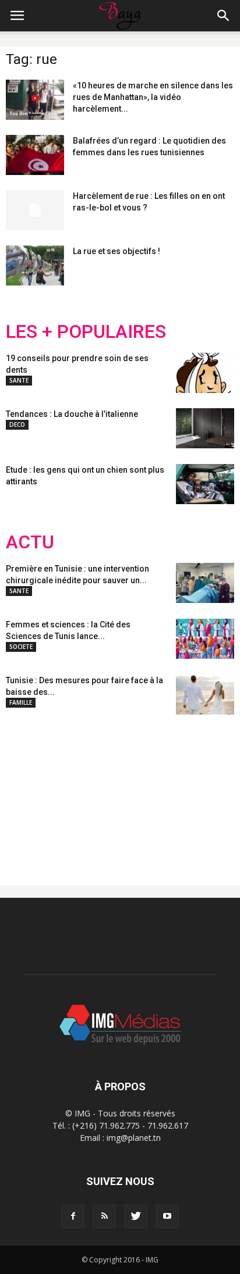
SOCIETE (21, 647)
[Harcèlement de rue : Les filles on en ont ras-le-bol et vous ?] (35, 210)
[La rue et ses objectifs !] (35, 265)
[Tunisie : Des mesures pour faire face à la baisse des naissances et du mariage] (205, 695)
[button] (223, 15)
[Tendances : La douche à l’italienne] (205, 428)
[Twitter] (135, 1216)
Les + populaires (86, 332)
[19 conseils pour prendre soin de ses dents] (205, 372)
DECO (17, 424)
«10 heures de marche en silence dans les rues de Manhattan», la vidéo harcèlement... (153, 97)
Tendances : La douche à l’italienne (72, 414)
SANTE (19, 380)
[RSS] (104, 1216)
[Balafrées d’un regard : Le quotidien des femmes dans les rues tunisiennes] (35, 155)
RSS (115, 791)
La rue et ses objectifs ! (116, 251)
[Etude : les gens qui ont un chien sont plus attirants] (205, 484)
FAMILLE (20, 702)
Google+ (160, 791)
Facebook (28, 791)
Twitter (71, 791)
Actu (30, 542)
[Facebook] (72, 1216)
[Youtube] (167, 1216)
